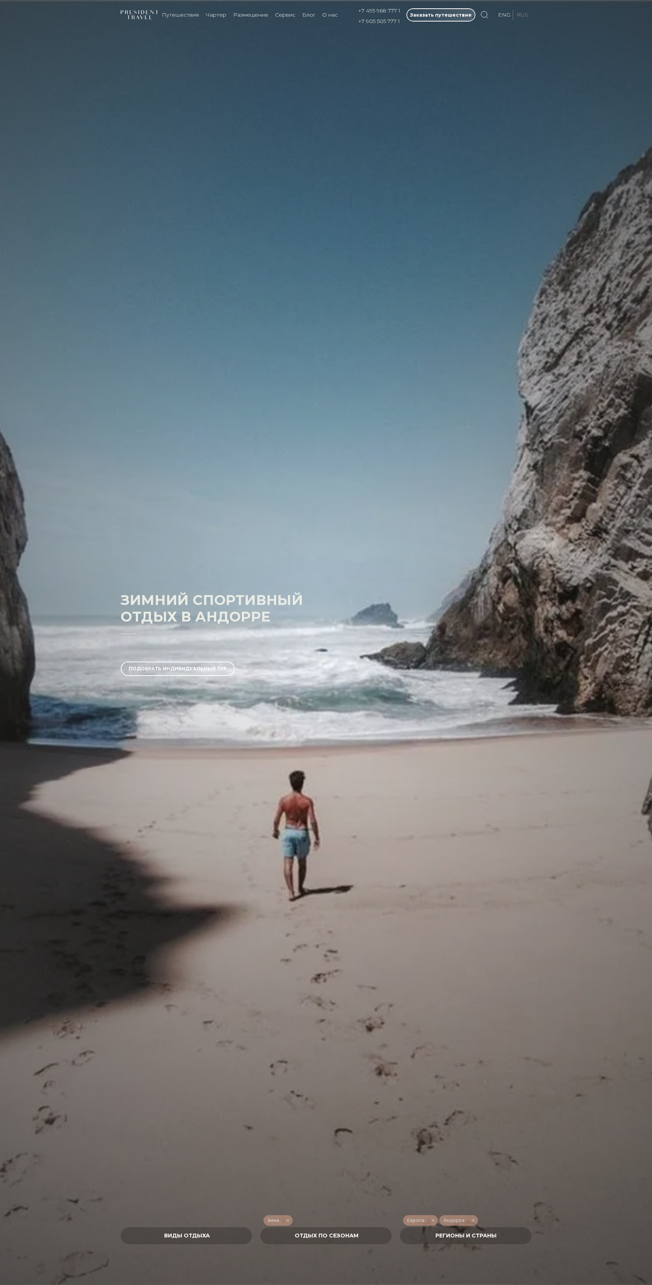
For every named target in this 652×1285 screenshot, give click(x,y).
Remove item (287, 1220)
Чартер (216, 14)
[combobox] (186, 1235)
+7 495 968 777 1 (379, 10)
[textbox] (186, 1235)
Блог (308, 14)
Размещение (250, 14)
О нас (330, 14)
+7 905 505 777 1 (379, 21)
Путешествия (180, 14)
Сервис (285, 14)
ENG (504, 14)
